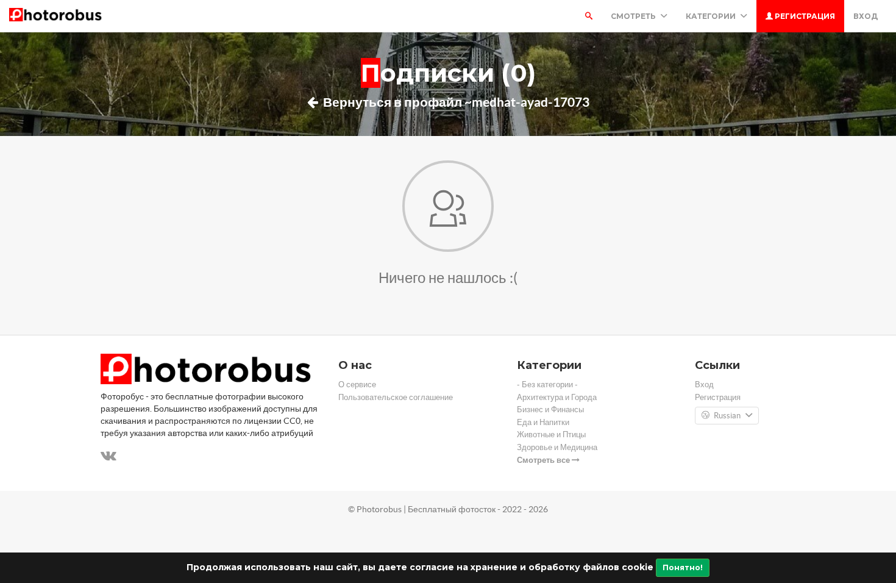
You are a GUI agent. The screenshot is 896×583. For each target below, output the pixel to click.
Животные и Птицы (551, 434)
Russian (727, 415)
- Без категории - (547, 384)
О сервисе (357, 384)
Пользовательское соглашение (395, 397)
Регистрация (804, 16)
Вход (865, 16)
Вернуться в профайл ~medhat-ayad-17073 (455, 102)
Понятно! (683, 567)
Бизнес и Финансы (550, 409)
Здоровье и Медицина (557, 447)
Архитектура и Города (557, 397)
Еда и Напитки (543, 422)
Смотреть (634, 16)
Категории (712, 16)
